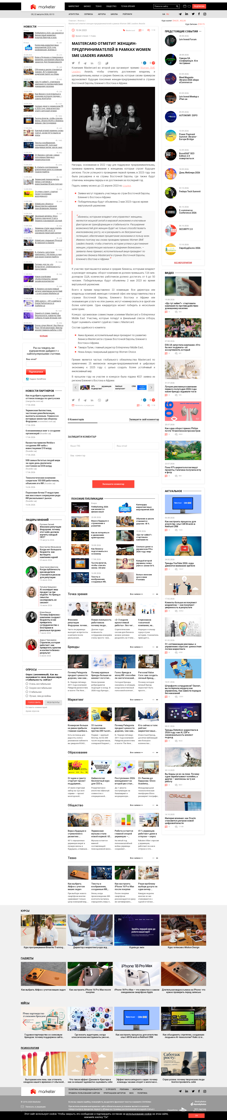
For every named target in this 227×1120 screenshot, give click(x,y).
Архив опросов (32, 711)
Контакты (137, 1089)
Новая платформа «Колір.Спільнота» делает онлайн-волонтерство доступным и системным (46, 279)
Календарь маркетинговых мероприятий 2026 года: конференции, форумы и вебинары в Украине (47, 47)
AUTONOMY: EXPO (188, 115)
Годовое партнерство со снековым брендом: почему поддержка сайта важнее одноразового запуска (43, 1035)
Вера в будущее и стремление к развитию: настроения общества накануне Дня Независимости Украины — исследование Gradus (49, 59)
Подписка (199, 6)
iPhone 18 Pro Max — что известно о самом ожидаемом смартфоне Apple (136, 990)
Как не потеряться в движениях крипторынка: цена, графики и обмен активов (100, 537)
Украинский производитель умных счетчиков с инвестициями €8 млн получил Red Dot (48, 181)
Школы (114, 14)
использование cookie (139, 1113)
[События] (189, 6)
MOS (131, 1093)
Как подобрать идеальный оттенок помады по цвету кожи (43, 397)
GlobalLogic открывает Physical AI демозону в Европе (48, 241)
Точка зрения (128, 6)
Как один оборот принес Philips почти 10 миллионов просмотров (182, 429)
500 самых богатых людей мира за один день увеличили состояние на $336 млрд (43, 463)
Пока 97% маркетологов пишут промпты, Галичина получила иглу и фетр (183, 470)
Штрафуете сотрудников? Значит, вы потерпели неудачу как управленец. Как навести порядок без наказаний (183, 689)
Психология (30, 1048)
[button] (157, 594)
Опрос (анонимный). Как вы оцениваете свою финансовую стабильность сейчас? (44, 677)
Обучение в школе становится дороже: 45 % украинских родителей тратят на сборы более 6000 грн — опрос (48, 71)
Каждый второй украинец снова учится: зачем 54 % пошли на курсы (145, 564)
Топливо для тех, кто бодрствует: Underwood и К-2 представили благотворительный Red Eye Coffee (47, 266)
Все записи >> (136, 594)
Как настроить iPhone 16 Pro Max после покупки (90, 990)
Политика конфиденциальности (85, 1089)
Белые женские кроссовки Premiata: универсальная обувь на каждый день (144, 580)
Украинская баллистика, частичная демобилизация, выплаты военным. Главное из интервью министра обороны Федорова (42, 416)
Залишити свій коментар (144, 419)
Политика (142, 1093)
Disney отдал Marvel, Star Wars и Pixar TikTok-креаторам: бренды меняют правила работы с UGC (49, 327)
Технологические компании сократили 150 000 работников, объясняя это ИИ (42, 481)
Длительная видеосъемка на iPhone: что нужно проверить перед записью (183, 990)
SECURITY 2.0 (186, 229)
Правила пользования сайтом (84, 1093)
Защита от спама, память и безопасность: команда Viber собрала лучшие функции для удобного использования (48, 315)
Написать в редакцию (84, 405)
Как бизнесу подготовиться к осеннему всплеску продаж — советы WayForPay (100, 555)
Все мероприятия (183, 263)
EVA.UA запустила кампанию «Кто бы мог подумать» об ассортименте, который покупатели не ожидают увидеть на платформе (182, 350)
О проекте (111, 1089)
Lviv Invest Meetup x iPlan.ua (189, 97)
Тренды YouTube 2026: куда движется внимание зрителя (180, 564)
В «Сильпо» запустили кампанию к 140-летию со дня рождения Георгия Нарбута (48, 254)
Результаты (53, 702)
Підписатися (36, 371)
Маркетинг (74, 6)
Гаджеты (27, 958)
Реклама (124, 1089)
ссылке (127, 185)
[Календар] (184, 6)
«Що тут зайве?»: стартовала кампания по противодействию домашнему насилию (145, 541)
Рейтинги (127, 14)
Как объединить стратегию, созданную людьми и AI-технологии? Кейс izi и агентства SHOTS (183, 1035)
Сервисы (88, 14)
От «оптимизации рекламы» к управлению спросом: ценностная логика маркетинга (183, 646)
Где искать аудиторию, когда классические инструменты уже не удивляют (90, 1035)
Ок (196, 1116)
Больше (44, 336)
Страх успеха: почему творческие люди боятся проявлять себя (183, 1080)
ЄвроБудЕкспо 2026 (189, 248)
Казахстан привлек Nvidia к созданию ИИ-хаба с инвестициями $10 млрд (40, 445)
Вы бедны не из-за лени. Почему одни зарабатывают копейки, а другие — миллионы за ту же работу (182, 778)
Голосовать (34, 702)
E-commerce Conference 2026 (187, 211)
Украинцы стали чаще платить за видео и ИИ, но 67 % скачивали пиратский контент (48, 230)
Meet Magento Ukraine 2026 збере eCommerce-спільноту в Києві (189, 81)
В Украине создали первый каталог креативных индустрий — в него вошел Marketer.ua (48, 291)
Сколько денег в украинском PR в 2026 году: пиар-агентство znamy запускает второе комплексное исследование (49, 108)
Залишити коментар (113, 484)
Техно (99, 6)
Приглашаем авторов (115, 1093)
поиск (177, 6)
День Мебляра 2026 (189, 172)
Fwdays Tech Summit (189, 191)
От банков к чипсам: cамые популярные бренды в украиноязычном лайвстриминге (47, 157)
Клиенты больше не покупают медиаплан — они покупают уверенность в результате (181, 605)
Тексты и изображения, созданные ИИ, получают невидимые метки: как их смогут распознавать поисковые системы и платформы (49, 145)
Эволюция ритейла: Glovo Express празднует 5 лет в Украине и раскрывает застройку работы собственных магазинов (49, 218)
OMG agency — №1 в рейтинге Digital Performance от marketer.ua (48, 303)
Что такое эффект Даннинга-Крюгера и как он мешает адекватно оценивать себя (90, 1080)
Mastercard (130, 31)
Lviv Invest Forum (188, 39)
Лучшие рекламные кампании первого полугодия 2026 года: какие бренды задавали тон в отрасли (181, 390)
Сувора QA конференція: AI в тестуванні (188, 60)
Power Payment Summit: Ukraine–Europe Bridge (188, 136)
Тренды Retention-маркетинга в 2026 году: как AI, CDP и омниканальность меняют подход (181, 734)
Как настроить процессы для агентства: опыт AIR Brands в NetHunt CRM (180, 524)
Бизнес (87, 6)
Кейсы (25, 1003)
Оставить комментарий (36, 707)
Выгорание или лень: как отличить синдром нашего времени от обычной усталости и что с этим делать (43, 1080)
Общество (111, 6)
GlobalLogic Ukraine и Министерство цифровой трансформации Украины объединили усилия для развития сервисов (46, 206)
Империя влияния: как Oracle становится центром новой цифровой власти (180, 820)
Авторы (102, 14)
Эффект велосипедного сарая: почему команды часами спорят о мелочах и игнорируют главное (136, 1080)
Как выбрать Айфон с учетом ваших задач (43, 989)
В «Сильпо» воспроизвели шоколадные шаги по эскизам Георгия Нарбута (48, 169)
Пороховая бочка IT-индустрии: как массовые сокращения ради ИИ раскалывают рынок (43, 495)
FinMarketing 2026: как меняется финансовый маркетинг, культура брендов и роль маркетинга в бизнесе (49, 35)
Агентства (74, 14)
